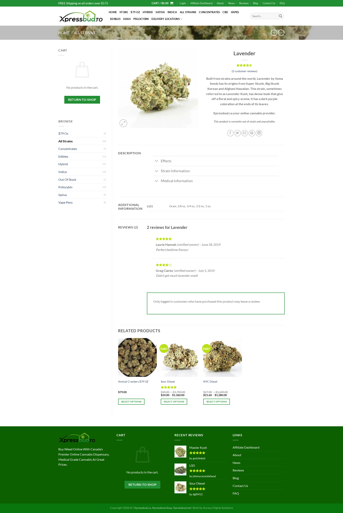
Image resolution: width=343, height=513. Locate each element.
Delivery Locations (165, 18)
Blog (255, 3)
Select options (131, 401)
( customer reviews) (244, 71)
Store (123, 12)
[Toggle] (157, 161)
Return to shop (82, 99)
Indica (172, 12)
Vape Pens (65, 202)
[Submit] (280, 16)
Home (113, 12)
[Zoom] (123, 123)
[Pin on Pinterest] (252, 133)
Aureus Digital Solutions (218, 507)
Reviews (244, 3)
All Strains (188, 12)
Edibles (115, 18)
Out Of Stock (67, 179)
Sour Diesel (168, 381)
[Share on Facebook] (230, 133)
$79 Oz (135, 12)
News (231, 3)
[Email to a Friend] (244, 133)
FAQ (282, 3)
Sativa (160, 12)
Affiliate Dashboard (201, 3)
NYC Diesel (210, 381)
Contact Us (269, 3)
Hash (127, 18)
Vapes (235, 12)
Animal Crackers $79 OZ (133, 381)
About (220, 3)
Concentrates (209, 12)
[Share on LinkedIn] (259, 133)
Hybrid (148, 12)
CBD (225, 12)
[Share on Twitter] (237, 133)
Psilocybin (141, 18)
